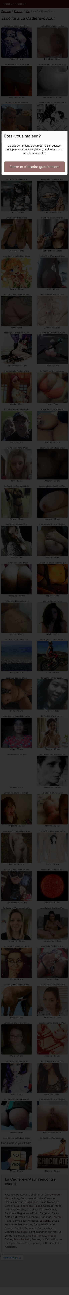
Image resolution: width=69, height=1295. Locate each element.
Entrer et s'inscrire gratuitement (34, 167)
